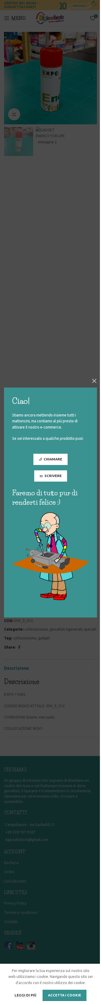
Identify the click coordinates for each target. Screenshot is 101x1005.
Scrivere (53, 476)
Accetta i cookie (64, 995)
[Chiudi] (94, 381)
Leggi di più (26, 995)
